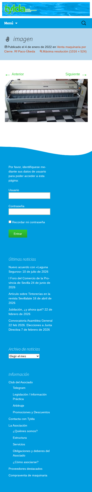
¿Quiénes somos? (25, 431)
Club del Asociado (21, 382)
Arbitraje (18, 405)
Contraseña (16, 206)
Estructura (20, 437)
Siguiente (76, 74)
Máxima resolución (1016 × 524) (65, 51)
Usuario (14, 190)
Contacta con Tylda (22, 419)
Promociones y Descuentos (31, 412)
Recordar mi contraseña (28, 222)
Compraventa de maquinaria (28, 475)
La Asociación (18, 425)
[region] (46, 9)
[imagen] (46, 100)
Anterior (14, 74)
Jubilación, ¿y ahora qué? (26, 309)
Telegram (19, 387)
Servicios (19, 444)
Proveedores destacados (25, 468)
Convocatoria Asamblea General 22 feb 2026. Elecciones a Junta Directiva (30, 325)
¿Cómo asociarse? (26, 462)
